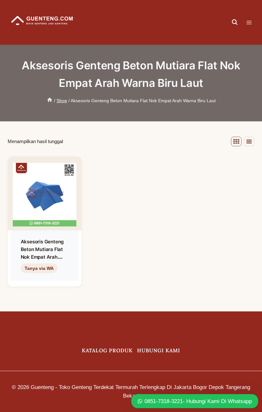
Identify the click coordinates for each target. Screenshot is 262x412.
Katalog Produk (107, 350)
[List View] (249, 141)
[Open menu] (252, 22)
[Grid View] (236, 141)
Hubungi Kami (158, 350)
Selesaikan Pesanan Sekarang (44, 281)
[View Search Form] (234, 22)
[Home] (50, 100)
